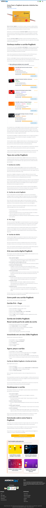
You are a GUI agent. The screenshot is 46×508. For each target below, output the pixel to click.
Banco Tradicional (3, 496)
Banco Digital (3, 495)
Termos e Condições (27, 496)
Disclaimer (25, 498)
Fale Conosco (26, 501)
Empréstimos (3, 498)
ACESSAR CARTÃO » (34, 87)
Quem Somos (26, 493)
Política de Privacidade (27, 495)
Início (1, 493)
